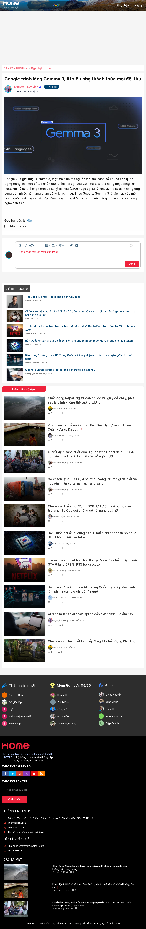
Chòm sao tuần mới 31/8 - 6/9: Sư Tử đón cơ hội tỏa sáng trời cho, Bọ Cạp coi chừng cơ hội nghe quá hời (80, 313)
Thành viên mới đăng (24, 389)
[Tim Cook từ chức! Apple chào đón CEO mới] (14, 301)
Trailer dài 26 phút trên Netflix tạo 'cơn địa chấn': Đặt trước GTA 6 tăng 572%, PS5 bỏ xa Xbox (81, 327)
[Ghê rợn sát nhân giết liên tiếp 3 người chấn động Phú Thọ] (24, 651)
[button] (32, 5)
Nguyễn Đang (16, 695)
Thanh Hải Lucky (66, 723)
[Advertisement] (74, 39)
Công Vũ (62, 709)
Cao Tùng (58, 435)
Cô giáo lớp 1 (16, 702)
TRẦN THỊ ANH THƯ (20, 716)
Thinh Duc (63, 702)
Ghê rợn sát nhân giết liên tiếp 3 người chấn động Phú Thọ (91, 641)
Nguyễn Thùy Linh (26, 86)
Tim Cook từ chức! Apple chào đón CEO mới (52, 296)
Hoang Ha (62, 695)
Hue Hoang (33, 333)
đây (30, 220)
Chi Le (31, 301)
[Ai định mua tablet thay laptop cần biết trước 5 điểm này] (14, 374)
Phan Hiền (33, 319)
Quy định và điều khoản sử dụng (26, 832)
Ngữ (11, 709)
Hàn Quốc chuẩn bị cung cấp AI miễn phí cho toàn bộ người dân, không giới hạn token (79, 340)
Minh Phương (60, 462)
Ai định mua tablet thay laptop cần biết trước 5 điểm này (60, 369)
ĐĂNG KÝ (14, 799)
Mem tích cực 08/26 (74, 685)
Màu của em (33, 362)
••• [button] (22, 226)
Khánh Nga (15, 723)
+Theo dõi (51, 86)
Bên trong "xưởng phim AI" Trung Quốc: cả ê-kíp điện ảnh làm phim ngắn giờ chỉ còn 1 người (78, 357)
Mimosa (57, 408)
